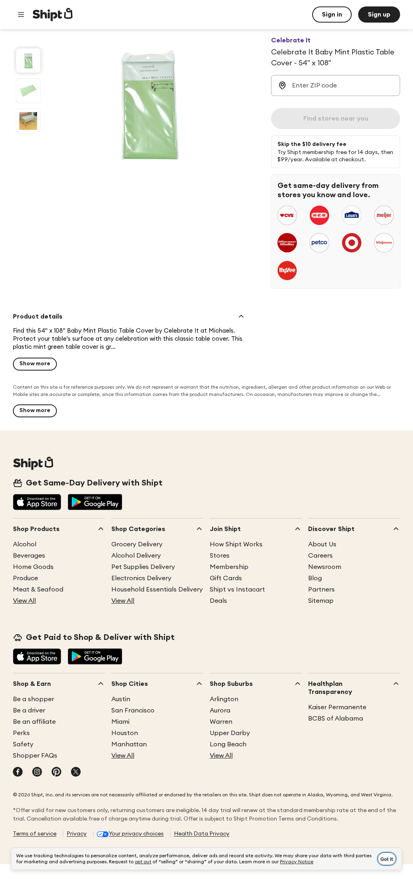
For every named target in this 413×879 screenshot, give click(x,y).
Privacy (77, 834)
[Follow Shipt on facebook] (18, 772)
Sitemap (321, 601)
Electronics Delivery (141, 578)
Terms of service (34, 834)
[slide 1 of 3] (28, 60)
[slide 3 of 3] (28, 121)
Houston (124, 733)
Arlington (224, 699)
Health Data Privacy (201, 834)
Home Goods (33, 567)
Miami (120, 722)
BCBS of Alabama (335, 718)
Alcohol (24, 544)
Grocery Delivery (137, 544)
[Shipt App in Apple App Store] (37, 503)
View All (24, 601)
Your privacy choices (136, 834)
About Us (322, 544)
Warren (221, 722)
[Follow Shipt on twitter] (76, 772)
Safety (23, 744)
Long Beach (228, 744)
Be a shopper (33, 699)
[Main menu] (21, 14)
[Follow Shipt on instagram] (37, 772)
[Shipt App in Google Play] (95, 503)
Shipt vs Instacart (237, 589)
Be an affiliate (34, 722)
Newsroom (324, 567)
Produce (25, 578)
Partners (321, 589)
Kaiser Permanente (337, 707)
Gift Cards (226, 578)
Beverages (29, 555)
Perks (21, 733)
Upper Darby (230, 733)
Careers (320, 555)
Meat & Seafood (38, 589)
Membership (229, 567)
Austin (120, 699)
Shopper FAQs (35, 755)
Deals (218, 601)
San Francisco (132, 710)
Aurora (220, 710)
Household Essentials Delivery (157, 589)
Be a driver (29, 710)
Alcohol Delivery (136, 555)
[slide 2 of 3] (28, 91)
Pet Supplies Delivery (143, 567)
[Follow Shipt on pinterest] (56, 772)
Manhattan (129, 744)
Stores (219, 555)
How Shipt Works (236, 544)
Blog (315, 578)
